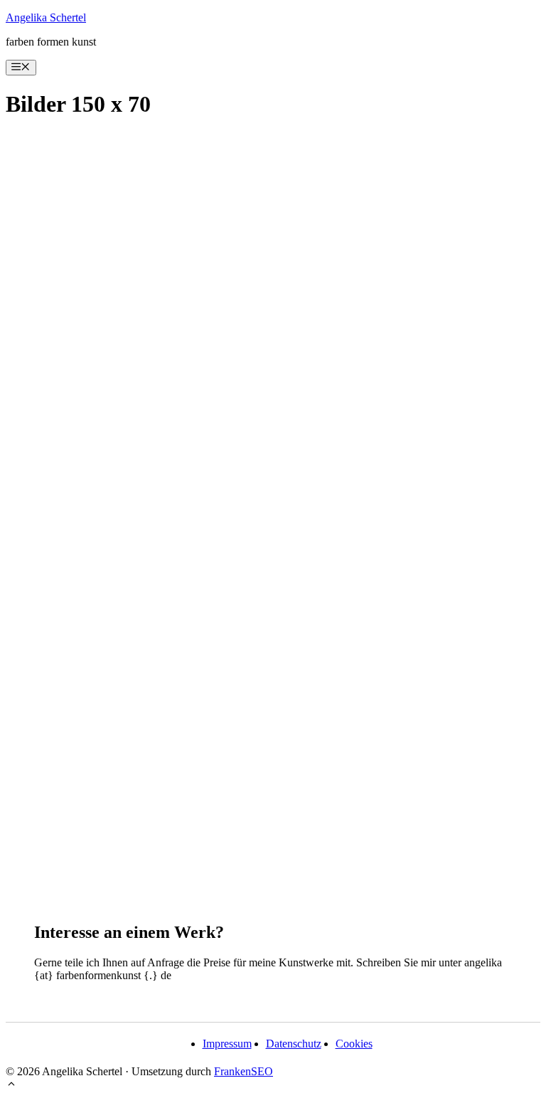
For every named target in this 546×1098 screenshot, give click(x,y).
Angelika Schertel (46, 17)
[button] (11, 1085)
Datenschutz (293, 1044)
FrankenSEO (243, 1071)
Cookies (354, 1044)
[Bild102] (273, 502)
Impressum (227, 1044)
